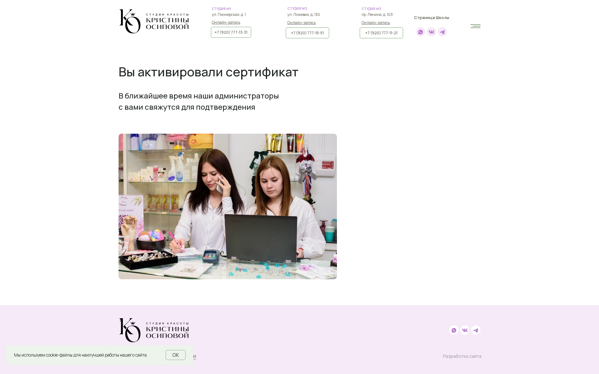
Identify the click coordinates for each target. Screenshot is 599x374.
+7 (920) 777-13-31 (231, 32)
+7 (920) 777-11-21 (381, 33)
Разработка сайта (462, 356)
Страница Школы (431, 17)
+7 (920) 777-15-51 (307, 33)
